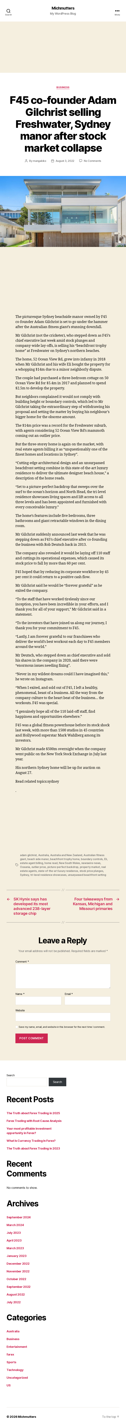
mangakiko (39, 160)
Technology (15, 1370)
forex (10, 1354)
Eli (105, 859)
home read (51, 863)
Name (19, 994)
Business (62, 87)
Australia (43, 855)
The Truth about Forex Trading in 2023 (33, 1148)
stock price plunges (91, 871)
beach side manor (38, 859)
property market (90, 867)
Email (69, 994)
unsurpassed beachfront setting (87, 874)
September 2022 (19, 1286)
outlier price (39, 867)
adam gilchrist (28, 855)
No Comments (92, 160)
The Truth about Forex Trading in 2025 (33, 1113)
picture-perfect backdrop (63, 867)
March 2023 (15, 1248)
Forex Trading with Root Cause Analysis (34, 1121)
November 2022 (18, 1271)
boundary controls (92, 859)
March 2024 (15, 1225)
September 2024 (19, 1217)
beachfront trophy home (64, 859)
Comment (22, 961)
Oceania (25, 867)
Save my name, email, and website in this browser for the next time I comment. (62, 1026)
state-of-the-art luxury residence (58, 871)
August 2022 (16, 1294)
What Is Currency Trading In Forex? (31, 1140)
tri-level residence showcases (48, 874)
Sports (11, 1362)
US (8, 1385)
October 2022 (16, 1279)
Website (20, 1010)
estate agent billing (31, 863)
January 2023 (17, 1256)
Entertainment (17, 1346)
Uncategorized (17, 1377)
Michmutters (63, 8)
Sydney (24, 874)
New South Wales (69, 863)
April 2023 (14, 1240)
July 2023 (14, 1232)
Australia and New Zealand (66, 855)
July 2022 (14, 1302)
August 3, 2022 (65, 160)
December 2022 (18, 1263)
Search (11, 1075)
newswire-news (91, 863)
